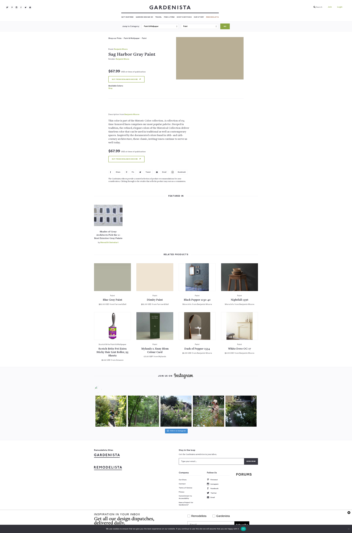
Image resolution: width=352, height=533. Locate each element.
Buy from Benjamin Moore (125, 79)
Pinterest (214, 480)
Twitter (214, 493)
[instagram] (16, 7)
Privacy (181, 492)
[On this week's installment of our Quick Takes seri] (208, 411)
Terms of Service (185, 488)
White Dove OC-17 (239, 349)
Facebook (214, 488)
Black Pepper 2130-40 (197, 300)
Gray (110, 88)
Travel (158, 17)
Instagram (214, 484)
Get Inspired (127, 17)
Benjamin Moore (121, 49)
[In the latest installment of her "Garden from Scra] (176, 411)
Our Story (199, 17)
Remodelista (212, 17)
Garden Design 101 (144, 17)
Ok (243, 529)
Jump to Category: (130, 26)
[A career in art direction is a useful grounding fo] (241, 411)
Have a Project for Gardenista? (186, 504)
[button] (317, 7)
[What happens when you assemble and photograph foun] (143, 411)
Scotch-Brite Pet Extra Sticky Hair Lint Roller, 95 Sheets (112, 352)
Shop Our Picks (184, 17)
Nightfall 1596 (239, 300)
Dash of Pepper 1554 (197, 349)
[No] (348, 529)
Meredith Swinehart (109, 242)
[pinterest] (12, 7)
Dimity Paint (155, 300)
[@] (102, 389)
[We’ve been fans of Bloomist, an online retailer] (111, 411)
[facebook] (21, 7)
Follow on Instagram (178, 431)
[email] (30, 7)
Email (213, 497)
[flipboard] (7, 7)
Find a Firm (169, 17)
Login (339, 7)
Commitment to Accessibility (185, 497)
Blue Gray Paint (112, 300)
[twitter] (26, 7)
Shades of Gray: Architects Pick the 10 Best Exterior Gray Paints (108, 235)
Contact (182, 484)
